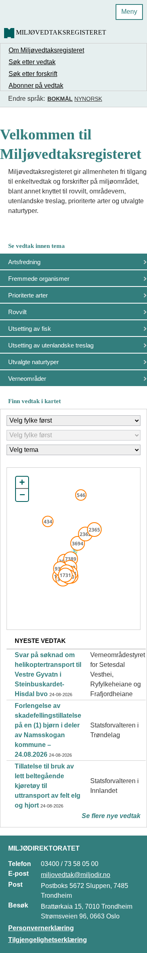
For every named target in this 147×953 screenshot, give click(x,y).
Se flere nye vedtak (111, 815)
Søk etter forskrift (33, 73)
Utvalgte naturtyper (33, 361)
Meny (129, 11)
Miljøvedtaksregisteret (61, 32)
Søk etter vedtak (32, 62)
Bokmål (60, 99)
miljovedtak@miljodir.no (75, 874)
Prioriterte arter (28, 295)
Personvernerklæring (41, 928)
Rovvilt (17, 311)
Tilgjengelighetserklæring (47, 939)
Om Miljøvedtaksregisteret (46, 50)
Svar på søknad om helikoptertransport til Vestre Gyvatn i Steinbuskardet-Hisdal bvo (48, 674)
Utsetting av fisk (29, 328)
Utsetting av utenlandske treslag (51, 345)
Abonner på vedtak (36, 85)
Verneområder (27, 378)
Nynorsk (88, 99)
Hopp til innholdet (32, 9)
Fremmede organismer (38, 278)
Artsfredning (24, 261)
